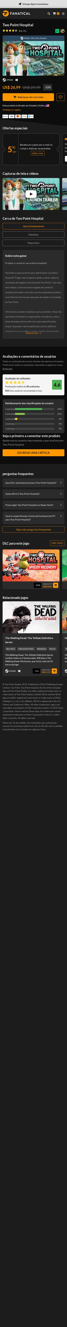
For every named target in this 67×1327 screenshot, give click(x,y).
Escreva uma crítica (33, 452)
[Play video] (31, 194)
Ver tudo (57, 543)
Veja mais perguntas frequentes (33, 529)
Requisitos (34, 242)
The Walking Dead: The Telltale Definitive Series (29, 640)
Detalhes (33, 234)
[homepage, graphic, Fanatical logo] (16, 13)
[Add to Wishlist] (60, 97)
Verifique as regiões (12, 109)
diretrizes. (8, 368)
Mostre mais (32, 333)
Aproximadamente (33, 226)
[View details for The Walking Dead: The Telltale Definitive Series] (31, 617)
